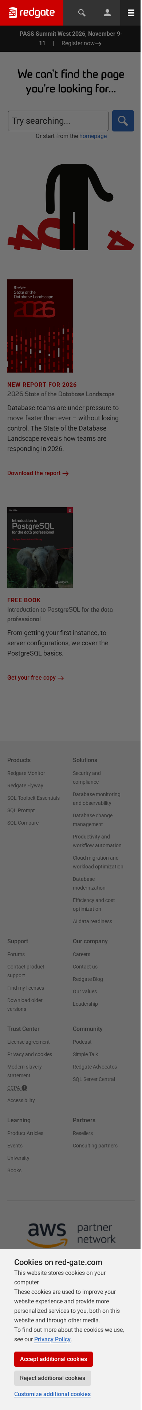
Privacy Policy (52, 1339)
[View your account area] (107, 13)
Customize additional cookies (52, 1394)
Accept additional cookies (53, 1359)
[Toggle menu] (131, 13)
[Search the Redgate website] (82, 13)
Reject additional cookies (52, 1378)
